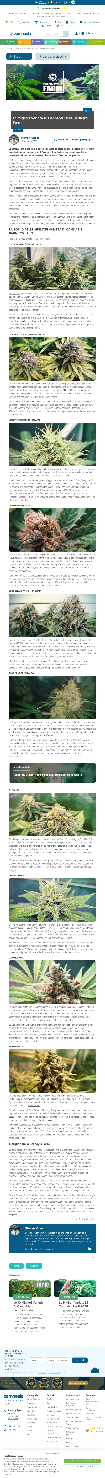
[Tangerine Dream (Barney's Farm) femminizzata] (52, 697)
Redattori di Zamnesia (54, 1427)
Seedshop (33, 1266)
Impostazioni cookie (82, 1466)
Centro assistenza (72, 1399)
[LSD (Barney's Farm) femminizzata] (52, 530)
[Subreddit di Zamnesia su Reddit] (9, 1430)
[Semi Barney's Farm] (52, 982)
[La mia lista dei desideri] (84, 33)
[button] (14, 139)
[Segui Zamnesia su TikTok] (5, 1430)
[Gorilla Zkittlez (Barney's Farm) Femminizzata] (52, 359)
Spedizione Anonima (54, 1437)
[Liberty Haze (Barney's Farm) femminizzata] (52, 444)
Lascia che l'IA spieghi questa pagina (75, 139)
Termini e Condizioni (73, 1417)
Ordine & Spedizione (73, 1413)
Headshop (31, 1403)
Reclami (69, 1442)
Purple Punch (86, 924)
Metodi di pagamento (73, 1409)
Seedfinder (50, 1399)
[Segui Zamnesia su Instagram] (9, 1425)
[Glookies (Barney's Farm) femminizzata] (52, 814)
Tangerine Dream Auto (21, 722)
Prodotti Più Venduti (54, 1411)
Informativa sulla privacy (51, 1453)
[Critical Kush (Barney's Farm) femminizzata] (52, 268)
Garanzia (69, 1438)
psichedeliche (34, 1105)
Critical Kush (14, 293)
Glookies (13, 839)
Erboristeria (31, 1411)
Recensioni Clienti (53, 1419)
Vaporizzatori (32, 1407)
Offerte (29, 1431)
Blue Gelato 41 (40, 640)
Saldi (29, 1435)
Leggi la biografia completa (39, 1249)
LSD (23, 557)
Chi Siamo (50, 1415)
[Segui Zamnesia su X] (19, 1425)
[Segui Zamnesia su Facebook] (5, 1425)
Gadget (29, 1427)
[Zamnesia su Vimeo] (14, 1425)
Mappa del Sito (52, 1441)
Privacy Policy (42, 1373)
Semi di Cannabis (33, 1399)
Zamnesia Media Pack (54, 1423)
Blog (48, 1403)
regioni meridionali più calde (41, 740)
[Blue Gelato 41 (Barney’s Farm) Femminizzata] (52, 615)
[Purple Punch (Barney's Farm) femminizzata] (52, 900)
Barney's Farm (18, 160)
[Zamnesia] (24, 34)
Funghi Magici (32, 1419)
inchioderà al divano (39, 1020)
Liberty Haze (14, 469)
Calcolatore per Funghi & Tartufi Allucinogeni (91, 1410)
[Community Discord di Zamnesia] (14, 1430)
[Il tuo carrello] (91, 33)
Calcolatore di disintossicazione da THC (93, 1401)
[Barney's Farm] (52, 82)
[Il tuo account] (77, 33)
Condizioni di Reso (72, 1428)
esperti (12, 1020)
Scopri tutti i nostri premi (78, 1383)
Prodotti (16, 1266)
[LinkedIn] (90, 1249)
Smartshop (31, 1415)
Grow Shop (31, 1423)
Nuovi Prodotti (52, 1407)
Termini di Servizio (54, 1373)
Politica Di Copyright (73, 1446)
